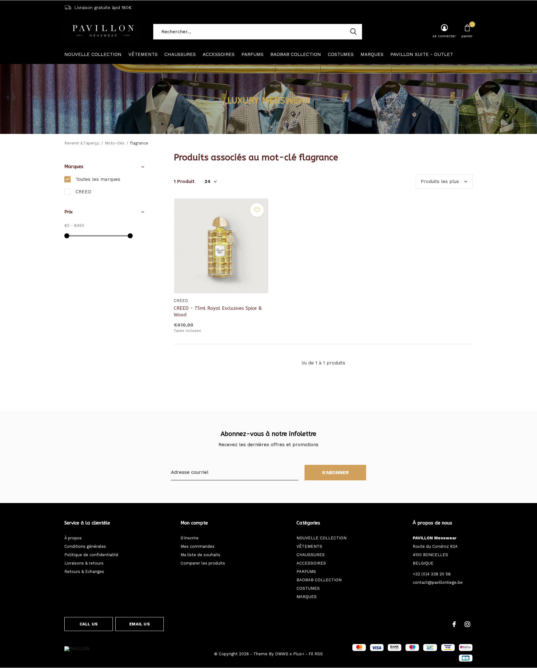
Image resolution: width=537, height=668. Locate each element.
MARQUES (371, 54)
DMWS (281, 654)
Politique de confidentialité (91, 554)
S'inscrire (190, 538)
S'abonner (335, 472)
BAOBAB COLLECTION (295, 54)
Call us (89, 624)
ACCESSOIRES (219, 54)
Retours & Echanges (84, 571)
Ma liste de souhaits (200, 554)
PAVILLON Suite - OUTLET (421, 54)
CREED (83, 191)
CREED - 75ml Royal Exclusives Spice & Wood (218, 311)
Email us (139, 624)
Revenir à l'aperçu (81, 143)
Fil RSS (316, 654)
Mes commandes (197, 546)
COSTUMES (341, 54)
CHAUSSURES (180, 54)
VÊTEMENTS (143, 54)
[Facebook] (454, 624)
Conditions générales (85, 546)
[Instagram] (467, 624)
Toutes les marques (98, 179)
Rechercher (353, 31)
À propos (73, 538)
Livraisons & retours (83, 563)
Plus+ (298, 654)
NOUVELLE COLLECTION (93, 54)
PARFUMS (252, 54)
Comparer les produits (203, 563)
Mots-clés (115, 143)
